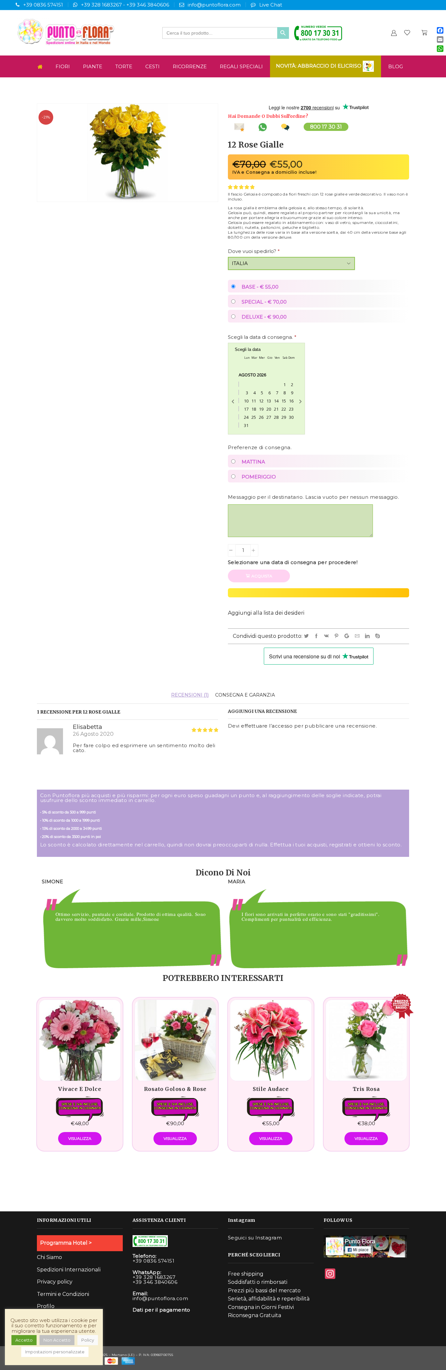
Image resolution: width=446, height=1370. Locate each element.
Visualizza (79, 1138)
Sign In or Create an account (394, 33)
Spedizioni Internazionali (69, 1270)
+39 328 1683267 (101, 5)
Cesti (152, 66)
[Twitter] (307, 636)
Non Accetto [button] (57, 1340)
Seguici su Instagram (255, 1238)
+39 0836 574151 (43, 5)
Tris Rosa (366, 1089)
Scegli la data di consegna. (262, 337)
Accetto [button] (24, 1340)
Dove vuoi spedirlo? (254, 251)
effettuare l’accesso (267, 726)
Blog (395, 66)
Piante (92, 66)
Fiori (63, 66)
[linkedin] (368, 636)
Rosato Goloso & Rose (175, 1089)
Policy (87, 1340)
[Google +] (347, 636)
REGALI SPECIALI (241, 66)
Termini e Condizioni (63, 1294)
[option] (130, 924)
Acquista (261, 576)
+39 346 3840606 (147, 5)
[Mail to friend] (358, 636)
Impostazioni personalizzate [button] (55, 1351)
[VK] (328, 636)
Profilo (46, 1306)
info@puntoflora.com (214, 5)
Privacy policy (54, 1282)
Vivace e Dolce (79, 1089)
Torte (123, 66)
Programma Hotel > (66, 1243)
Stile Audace (271, 1089)
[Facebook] (317, 636)
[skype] (378, 636)
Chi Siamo (49, 1257)
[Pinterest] (337, 636)
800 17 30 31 (326, 127)
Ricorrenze (190, 66)
